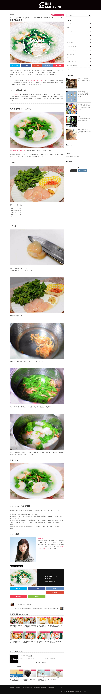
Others (68, 69)
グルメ (68, 58)
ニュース (69, 23)
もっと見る (73, 170)
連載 (15, 11)
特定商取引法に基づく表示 (40, 687)
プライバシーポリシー (27, 687)
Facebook (44, 662)
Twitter (38, 662)
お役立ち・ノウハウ (71, 61)
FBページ (46, 548)
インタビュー (70, 31)
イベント (69, 35)
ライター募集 (59, 687)
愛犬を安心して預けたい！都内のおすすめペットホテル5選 (84, 80)
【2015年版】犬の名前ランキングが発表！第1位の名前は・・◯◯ (84, 131)
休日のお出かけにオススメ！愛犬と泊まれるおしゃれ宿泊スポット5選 (84, 118)
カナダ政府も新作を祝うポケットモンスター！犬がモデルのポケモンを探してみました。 (84, 106)
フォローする (83, 170)
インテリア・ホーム (71, 50)
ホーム (12, 11)
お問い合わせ (51, 687)
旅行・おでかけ (70, 54)
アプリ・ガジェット (71, 46)
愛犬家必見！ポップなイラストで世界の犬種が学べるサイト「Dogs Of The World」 (84, 94)
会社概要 (12, 687)
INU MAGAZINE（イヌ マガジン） (75, 691)
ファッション (70, 39)
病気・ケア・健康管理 (72, 65)
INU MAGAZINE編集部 (26, 656)
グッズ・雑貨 (70, 42)
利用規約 (18, 687)
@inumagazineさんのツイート (73, 156)
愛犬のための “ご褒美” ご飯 (22, 11)
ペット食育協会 (14, 94)
